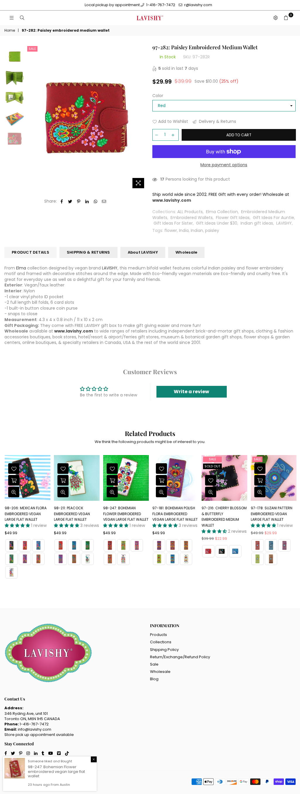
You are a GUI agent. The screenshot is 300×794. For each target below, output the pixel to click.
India (184, 230)
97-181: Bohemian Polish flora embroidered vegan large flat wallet (175, 513)
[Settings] (275, 17)
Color (157, 96)
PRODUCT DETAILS (30, 252)
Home (9, 30)
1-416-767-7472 (160, 5)
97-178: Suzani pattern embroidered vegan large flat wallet (271, 513)
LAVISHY (284, 223)
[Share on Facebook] (61, 201)
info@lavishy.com (34, 729)
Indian (197, 230)
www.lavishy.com (73, 331)
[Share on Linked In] (87, 201)
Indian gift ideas (257, 223)
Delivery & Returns (217, 121)
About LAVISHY (143, 252)
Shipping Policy (164, 649)
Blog (154, 679)
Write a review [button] (191, 391)
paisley (212, 230)
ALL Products (190, 212)
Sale (32, 48)
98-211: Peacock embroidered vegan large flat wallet (72, 513)
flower (170, 230)
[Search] (22, 17)
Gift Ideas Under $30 (216, 223)
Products (158, 634)
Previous (31, 118)
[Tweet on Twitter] (70, 201)
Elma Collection (222, 212)
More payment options (223, 165)
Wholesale (186, 252)
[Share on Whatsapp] (95, 201)
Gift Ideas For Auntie (273, 217)
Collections (160, 642)
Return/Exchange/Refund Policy (180, 657)
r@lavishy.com (197, 5)
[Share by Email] (104, 201)
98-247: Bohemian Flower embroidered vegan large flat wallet (126, 513)
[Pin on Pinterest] (78, 201)
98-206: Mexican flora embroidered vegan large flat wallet (26, 513)
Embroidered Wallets (192, 217)
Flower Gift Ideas (233, 217)
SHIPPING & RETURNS (88, 252)
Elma (21, 268)
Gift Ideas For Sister (173, 223)
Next (143, 118)
